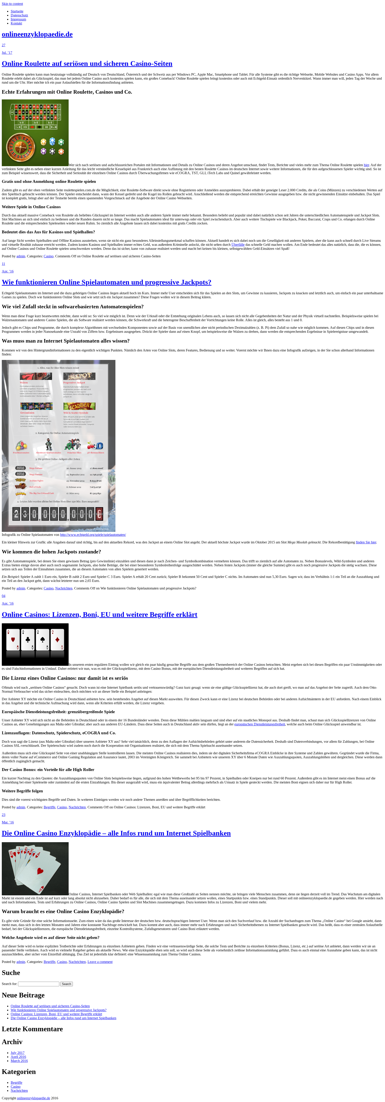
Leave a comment (100, 962)
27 (3, 45)
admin (20, 256)
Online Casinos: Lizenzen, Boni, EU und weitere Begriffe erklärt (99, 614)
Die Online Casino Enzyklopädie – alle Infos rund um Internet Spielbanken (116, 833)
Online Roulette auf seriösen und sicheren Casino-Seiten (87, 63)
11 (3, 264)
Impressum (18, 19)
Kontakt (16, 23)
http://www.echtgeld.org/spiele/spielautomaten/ (93, 535)
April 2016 (18, 1057)
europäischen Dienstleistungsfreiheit (259, 724)
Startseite (17, 11)
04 (3, 596)
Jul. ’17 (7, 52)
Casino (48, 256)
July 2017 (18, 1053)
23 (3, 815)
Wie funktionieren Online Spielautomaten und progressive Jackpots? (106, 282)
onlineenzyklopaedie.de (37, 34)
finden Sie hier (366, 542)
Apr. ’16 (8, 271)
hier (366, 165)
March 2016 (19, 1061)
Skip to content (12, 4)
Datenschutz (19, 15)
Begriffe (49, 807)
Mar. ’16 (8, 822)
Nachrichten (63, 588)
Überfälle (238, 244)
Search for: (9, 984)
